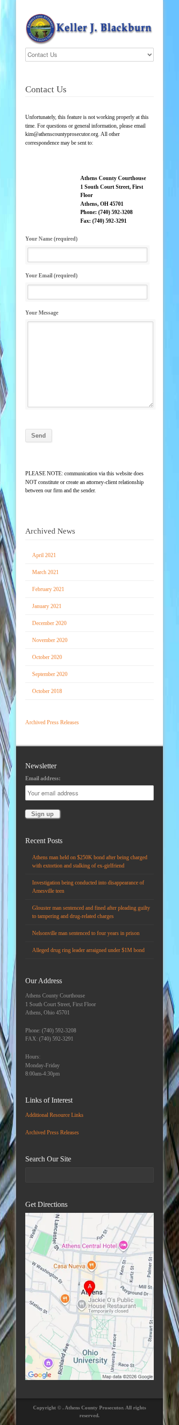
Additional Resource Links (54, 1115)
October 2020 (47, 657)
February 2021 (48, 589)
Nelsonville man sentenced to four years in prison (86, 933)
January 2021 (47, 606)
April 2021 (44, 555)
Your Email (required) (51, 275)
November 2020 (49, 640)
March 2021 (45, 572)
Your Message (41, 313)
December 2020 (49, 623)
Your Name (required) (51, 239)
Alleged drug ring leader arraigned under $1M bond (88, 950)
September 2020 (49, 674)
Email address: (43, 778)
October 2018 (47, 691)
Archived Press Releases (52, 722)
